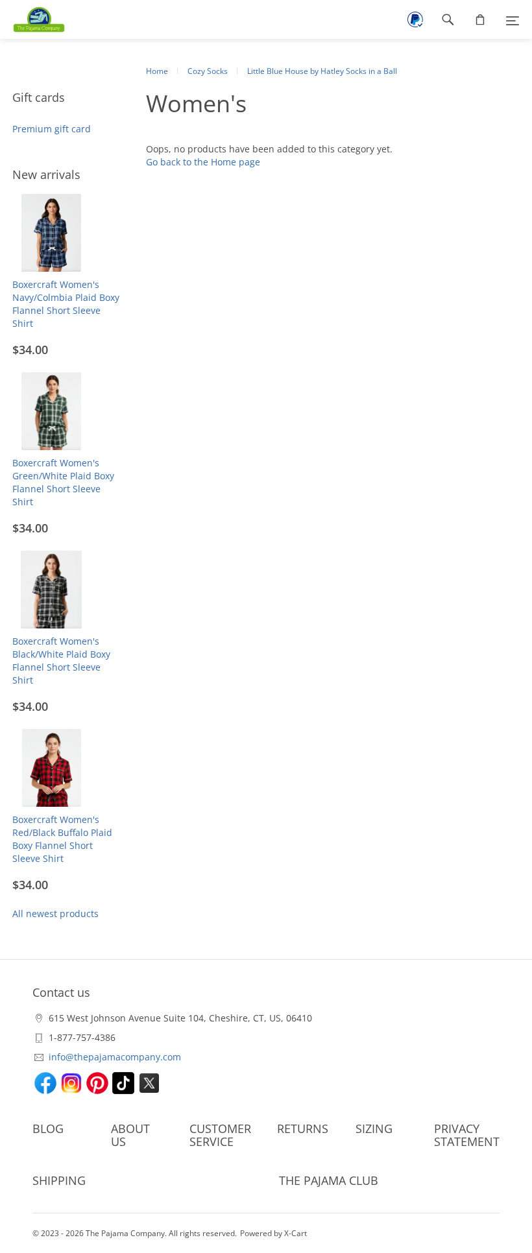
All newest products (55, 913)
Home (157, 71)
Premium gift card (51, 129)
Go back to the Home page (203, 162)
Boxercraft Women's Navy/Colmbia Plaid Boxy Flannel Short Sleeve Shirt (65, 303)
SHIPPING (59, 1180)
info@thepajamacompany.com (115, 1057)
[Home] (32, 19)
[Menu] (512, 19)
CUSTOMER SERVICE (220, 1135)
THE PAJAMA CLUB (328, 1180)
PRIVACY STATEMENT (467, 1135)
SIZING (374, 1128)
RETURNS (302, 1128)
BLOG (48, 1128)
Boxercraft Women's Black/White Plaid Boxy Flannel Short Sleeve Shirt (61, 660)
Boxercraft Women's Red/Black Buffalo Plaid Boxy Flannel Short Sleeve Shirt (62, 839)
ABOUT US (130, 1135)
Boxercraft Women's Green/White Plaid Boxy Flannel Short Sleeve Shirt (63, 482)
